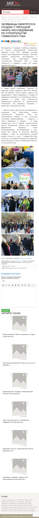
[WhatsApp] (20, 41)
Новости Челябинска (15, 17)
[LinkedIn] (12, 41)
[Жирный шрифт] (3, 285)
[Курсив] (6, 285)
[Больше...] (32, 285)
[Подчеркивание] (9, 285)
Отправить (6, 310)
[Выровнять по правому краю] (18, 285)
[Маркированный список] (22, 285)
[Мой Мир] (6, 41)
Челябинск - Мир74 (17, 516)
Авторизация (6, 8)
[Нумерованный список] (25, 285)
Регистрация (16, 8)
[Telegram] (16, 41)
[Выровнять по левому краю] (12, 285)
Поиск (34, 12)
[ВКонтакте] (2, 41)
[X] (8, 41)
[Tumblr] (14, 41)
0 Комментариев (9, 268)
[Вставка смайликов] (29, 285)
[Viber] (18, 41)
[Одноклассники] (4, 41)
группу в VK (19, 261)
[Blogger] (10, 41)
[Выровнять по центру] (15, 285)
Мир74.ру (4, 17)
